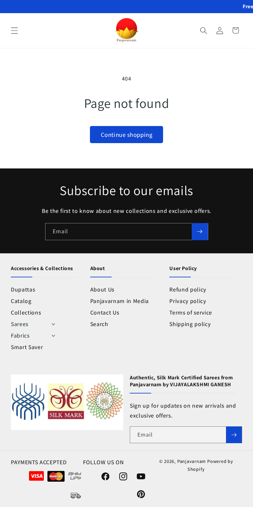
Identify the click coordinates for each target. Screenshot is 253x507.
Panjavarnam (191, 461)
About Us (102, 289)
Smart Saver (27, 347)
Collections (26, 312)
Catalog (21, 301)
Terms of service (190, 312)
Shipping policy (190, 324)
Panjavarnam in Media (119, 301)
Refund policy (187, 289)
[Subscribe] (200, 231)
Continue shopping (126, 135)
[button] (14, 30)
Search (99, 324)
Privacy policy (187, 301)
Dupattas (23, 289)
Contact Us (104, 312)
